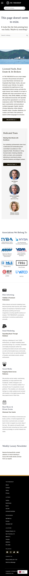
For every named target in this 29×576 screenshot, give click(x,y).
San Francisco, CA (10, 534)
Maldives (8, 542)
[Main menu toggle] (2, 3)
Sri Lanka (8, 544)
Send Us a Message (10, 562)
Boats (7, 506)
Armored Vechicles (10, 511)
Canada (8, 539)
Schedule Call (9, 524)
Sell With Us (8, 518)
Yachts (7, 500)
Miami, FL (8, 536)
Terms (7, 490)
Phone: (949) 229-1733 (11, 559)
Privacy (7, 493)
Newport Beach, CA (10, 531)
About (7, 485)
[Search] (24, 8)
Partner (7, 521)
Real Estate (8, 503)
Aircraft (7, 508)
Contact (8, 487)
